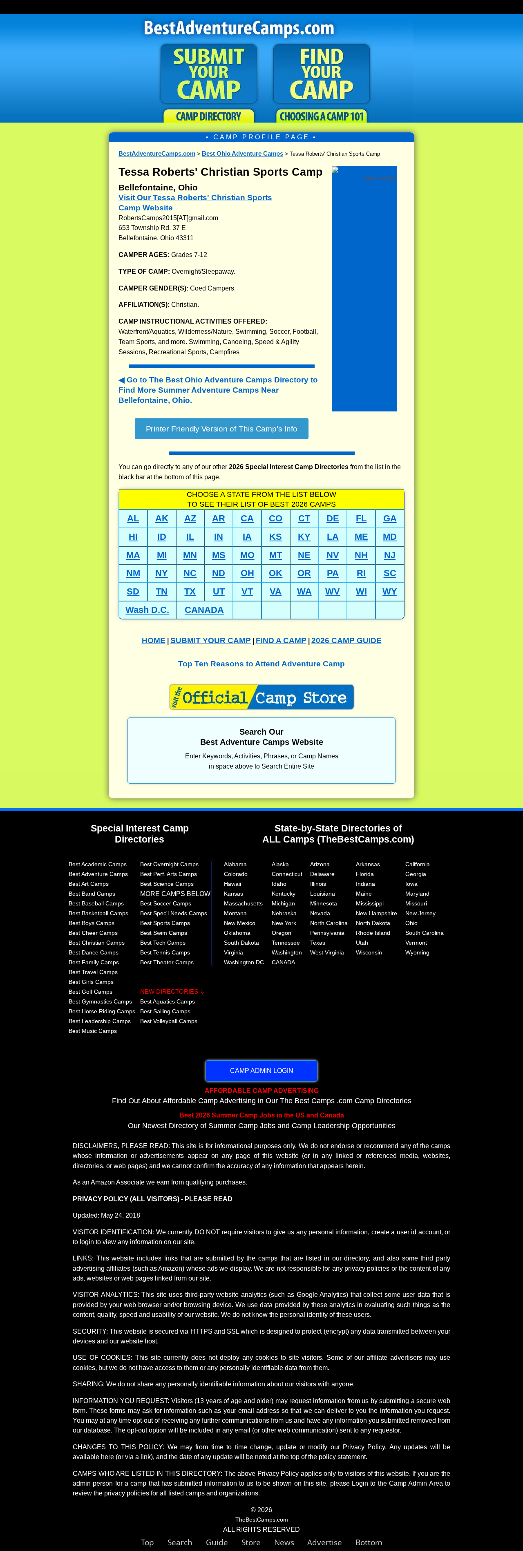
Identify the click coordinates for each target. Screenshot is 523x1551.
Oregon (281, 933)
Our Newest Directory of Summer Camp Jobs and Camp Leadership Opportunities (262, 1120)
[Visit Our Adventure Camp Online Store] (364, 172)
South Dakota (241, 942)
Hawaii (232, 884)
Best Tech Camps (163, 942)
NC (190, 573)
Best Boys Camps (91, 923)
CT (304, 518)
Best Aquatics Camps (167, 1001)
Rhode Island (373, 933)
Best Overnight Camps (169, 864)
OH (247, 573)
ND (218, 573)
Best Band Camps (92, 893)
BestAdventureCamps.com (156, 153)
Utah (362, 942)
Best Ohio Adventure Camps (242, 153)
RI (361, 573)
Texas (317, 942)
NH (361, 555)
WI (361, 591)
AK (161, 518)
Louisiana (322, 893)
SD (133, 591)
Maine (364, 893)
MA (133, 555)
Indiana (365, 884)
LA (333, 537)
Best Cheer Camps (93, 933)
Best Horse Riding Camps (102, 1011)
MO (247, 555)
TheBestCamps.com (261, 1519)
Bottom (368, 1542)
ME (361, 537)
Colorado (236, 874)
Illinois (318, 884)
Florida (365, 874)
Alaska (280, 864)
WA (304, 591)
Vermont (416, 942)
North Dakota (373, 923)
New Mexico (239, 923)
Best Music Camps (93, 1031)
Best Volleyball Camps (168, 1021)
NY (161, 573)
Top (154, 1542)
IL (190, 537)
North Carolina (329, 923)
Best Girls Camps (91, 982)
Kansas (233, 893)
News (284, 1542)
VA (276, 591)
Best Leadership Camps (100, 1021)
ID (161, 537)
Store (257, 1542)
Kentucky (283, 893)
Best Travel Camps (93, 972)
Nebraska (284, 913)
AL (133, 518)
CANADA (204, 610)
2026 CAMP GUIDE (346, 640)
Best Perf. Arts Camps (168, 874)
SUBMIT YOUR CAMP (210, 640)
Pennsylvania (327, 933)
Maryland (417, 893)
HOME (153, 640)
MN (190, 555)
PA (333, 573)
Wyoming (417, 952)
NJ (390, 555)
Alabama (235, 864)
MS (219, 555)
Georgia (415, 874)
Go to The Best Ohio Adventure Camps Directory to (218, 390)
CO (275, 518)
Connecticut (287, 874)
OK (275, 573)
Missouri (416, 903)
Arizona (320, 864)
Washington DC (244, 962)
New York (284, 923)
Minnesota (323, 903)
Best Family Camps (94, 962)
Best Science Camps (167, 884)
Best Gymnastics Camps (100, 1001)
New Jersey (420, 913)
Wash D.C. (147, 610)
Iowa (411, 884)
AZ (190, 518)
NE (304, 555)
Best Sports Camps (165, 923)
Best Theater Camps (167, 962)
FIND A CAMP (281, 640)
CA (247, 518)
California (417, 864)
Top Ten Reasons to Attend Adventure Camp (261, 663)
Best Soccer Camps (165, 903)
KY (304, 537)
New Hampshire (376, 913)
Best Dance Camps (93, 952)
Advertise (331, 1542)
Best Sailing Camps (165, 1011)
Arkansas (368, 864)
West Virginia (327, 952)
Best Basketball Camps (98, 913)
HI (133, 537)
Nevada (320, 913)
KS (275, 537)
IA (247, 537)
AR (218, 518)
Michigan (283, 903)
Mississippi (370, 903)
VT (247, 591)
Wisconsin (369, 952)
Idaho (279, 884)
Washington (287, 952)
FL (361, 518)
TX (190, 591)
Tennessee (286, 942)
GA (390, 518)
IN (218, 537)
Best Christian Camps (97, 942)
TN (162, 591)
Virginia (233, 952)
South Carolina (424, 933)
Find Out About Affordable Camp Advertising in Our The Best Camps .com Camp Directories (261, 1096)
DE (332, 518)
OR (304, 573)
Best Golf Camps (90, 991)
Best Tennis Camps (165, 952)
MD (390, 537)
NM (133, 573)
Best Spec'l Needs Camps (173, 913)
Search (187, 1542)
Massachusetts (243, 903)
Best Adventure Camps (98, 874)
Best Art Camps (89, 884)
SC (390, 573)
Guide (223, 1542)
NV (332, 555)
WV (332, 591)
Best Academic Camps (98, 864)
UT (219, 591)
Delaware (322, 874)
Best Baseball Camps (96, 903)
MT (275, 555)
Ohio (411, 923)
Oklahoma (237, 933)
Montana (235, 913)
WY (389, 591)
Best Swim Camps (163, 933)
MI (162, 555)
